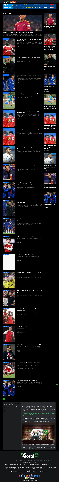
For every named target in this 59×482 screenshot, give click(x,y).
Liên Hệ (34, 462)
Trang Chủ (10, 460)
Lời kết (5, 411)
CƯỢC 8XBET (13, 1)
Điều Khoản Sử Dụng (38, 460)
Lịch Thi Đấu (16, 460)
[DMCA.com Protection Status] (29, 477)
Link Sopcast (22, 460)
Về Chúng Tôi (29, 460)
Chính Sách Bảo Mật (47, 460)
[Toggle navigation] (54, 2)
